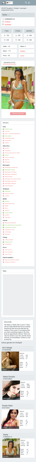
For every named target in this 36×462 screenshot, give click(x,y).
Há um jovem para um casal (12, 153)
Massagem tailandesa (11, 174)
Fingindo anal (8, 242)
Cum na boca (8, 249)
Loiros (22, 55)
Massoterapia (8, 176)
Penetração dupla (9, 138)
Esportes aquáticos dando (12, 259)
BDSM (6, 206)
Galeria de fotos (9, 62)
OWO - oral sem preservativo (12, 133)
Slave (6, 208)
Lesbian (7, 195)
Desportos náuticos (10, 262)
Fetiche (7, 142)
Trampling (7, 217)
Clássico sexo (8, 129)
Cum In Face (8, 254)
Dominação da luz (10, 203)
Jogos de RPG (9, 212)
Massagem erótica (10, 169)
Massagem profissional (11, 167)
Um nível (7, 131)
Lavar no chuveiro (9, 157)
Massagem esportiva (10, 181)
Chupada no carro (9, 229)
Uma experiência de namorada (13, 225)
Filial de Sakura (9, 185)
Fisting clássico (9, 239)
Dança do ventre (9, 193)
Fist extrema (8, 244)
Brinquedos (8, 140)
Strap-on (7, 210)
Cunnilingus (8, 232)
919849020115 (10, 19)
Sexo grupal (8, 136)
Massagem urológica (10, 172)
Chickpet (16, 8)
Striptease (7, 191)
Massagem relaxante (10, 183)
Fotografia (7, 150)
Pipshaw (7, 159)
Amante (7, 201)
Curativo (7, 215)
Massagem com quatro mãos (13, 179)
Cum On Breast (9, 252)
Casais (6, 155)
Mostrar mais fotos (18, 113)
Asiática (22, 51)
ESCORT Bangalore (7, 8)
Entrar (29, 2)
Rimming (7, 162)
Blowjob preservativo (10, 222)
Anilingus (7, 234)
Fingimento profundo (10, 227)
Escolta (7, 148)
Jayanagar (23, 8)
